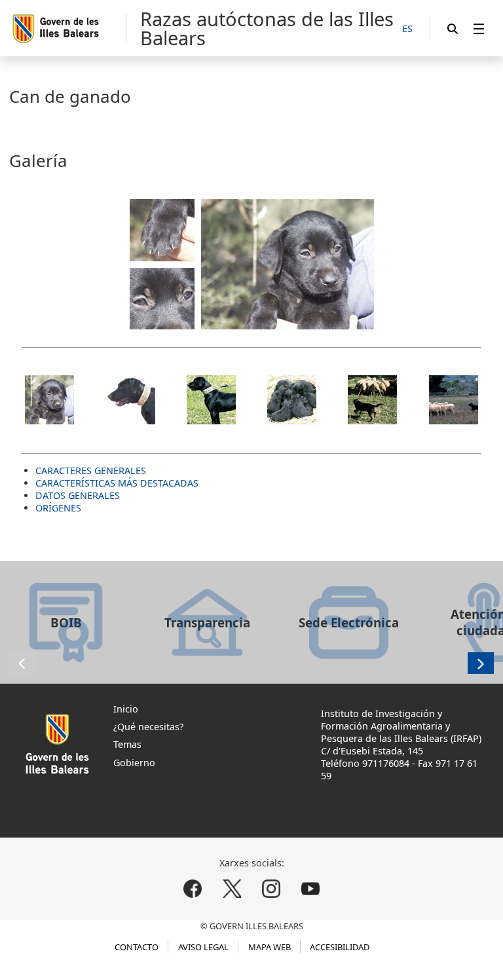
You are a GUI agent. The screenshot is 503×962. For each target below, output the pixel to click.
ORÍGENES (58, 508)
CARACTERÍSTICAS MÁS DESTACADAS (116, 483)
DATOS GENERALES (77, 495)
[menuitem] (479, 28)
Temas (127, 744)
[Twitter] (232, 888)
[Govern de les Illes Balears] (68, 28)
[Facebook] (193, 888)
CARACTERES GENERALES (90, 470)
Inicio (125, 709)
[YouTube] (310, 888)
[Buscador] (452, 28)
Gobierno (134, 762)
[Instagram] (271, 888)
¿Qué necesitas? (148, 726)
